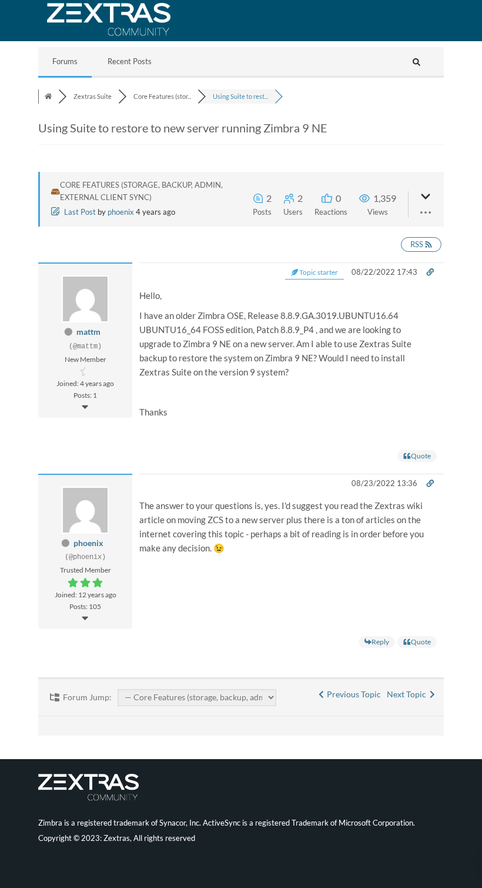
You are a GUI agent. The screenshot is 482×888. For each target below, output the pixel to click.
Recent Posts (130, 61)
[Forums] (48, 96)
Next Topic (408, 694)
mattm (88, 332)
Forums (65, 61)
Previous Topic (352, 694)
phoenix (121, 212)
